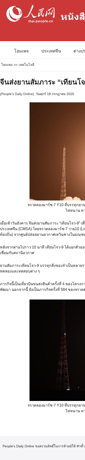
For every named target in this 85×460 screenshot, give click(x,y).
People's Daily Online (17, 94)
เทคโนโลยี (26, 65)
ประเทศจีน (51, 51)
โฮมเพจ (21, 51)
